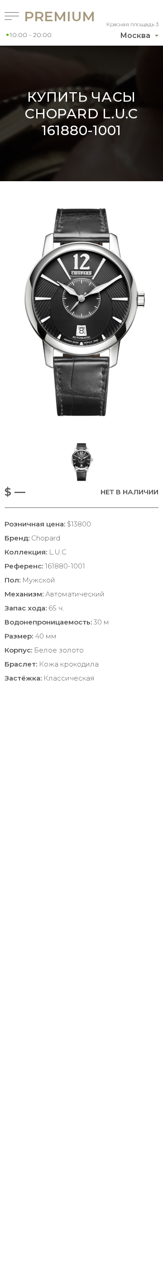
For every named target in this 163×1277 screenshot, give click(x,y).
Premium (43, 16)
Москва (135, 35)
